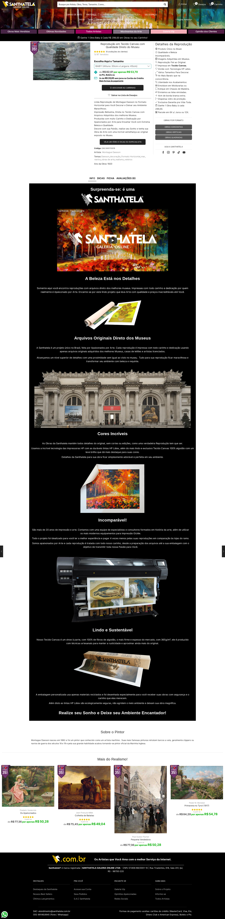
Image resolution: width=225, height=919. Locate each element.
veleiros (128, 159)
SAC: (52, 911)
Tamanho (118, 61)
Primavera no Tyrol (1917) (197, 805)
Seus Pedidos (80, 894)
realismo (119, 159)
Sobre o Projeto (163, 889)
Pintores (91, 14)
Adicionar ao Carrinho (124, 88)
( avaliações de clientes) (117, 51)
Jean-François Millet (84, 813)
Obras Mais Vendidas (19, 31)
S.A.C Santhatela (82, 899)
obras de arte (108, 159)
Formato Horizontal (130, 156)
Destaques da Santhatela (45, 889)
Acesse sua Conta (82, 889)
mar (143, 156)
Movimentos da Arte (131, 31)
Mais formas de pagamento (111, 81)
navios (97, 159)
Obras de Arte (74, 14)
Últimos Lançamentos (43, 899)
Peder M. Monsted (197, 803)
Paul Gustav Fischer (140, 837)
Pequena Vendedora (141, 839)
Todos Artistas (93, 31)
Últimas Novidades (56, 31)
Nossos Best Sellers (42, 894)
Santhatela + (132, 14)
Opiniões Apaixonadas (125, 894)
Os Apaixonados (28, 813)
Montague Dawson (111, 152)
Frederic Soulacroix (28, 810)
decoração (115, 156)
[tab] (92, 178)
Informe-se (160, 894)
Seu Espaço (151, 14)
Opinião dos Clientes (206, 31)
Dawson (105, 156)
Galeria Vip (168, 31)
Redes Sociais (121, 899)
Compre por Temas (111, 14)
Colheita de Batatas (84, 815)
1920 (109, 164)
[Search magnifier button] (165, 4)
